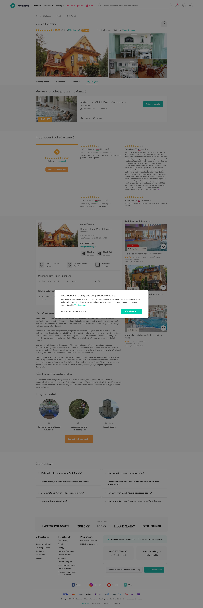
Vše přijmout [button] (131, 311)
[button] (73, 311)
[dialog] (101, 304)
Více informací (80, 305)
